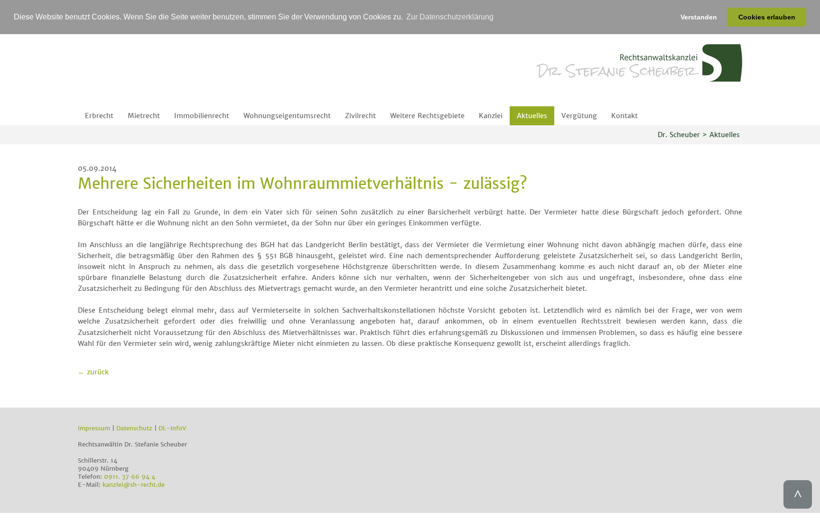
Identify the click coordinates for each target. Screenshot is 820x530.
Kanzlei (491, 116)
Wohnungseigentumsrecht (287, 116)
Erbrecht (99, 116)
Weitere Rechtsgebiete (427, 116)
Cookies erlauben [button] (766, 17)
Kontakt (624, 116)
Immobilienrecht (201, 116)
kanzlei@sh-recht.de (133, 485)
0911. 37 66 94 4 (129, 477)
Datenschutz (134, 428)
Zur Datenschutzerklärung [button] (450, 17)
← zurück (93, 372)
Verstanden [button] (698, 17)
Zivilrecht (360, 116)
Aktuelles (532, 116)
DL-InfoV (172, 428)
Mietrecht (144, 116)
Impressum (94, 428)
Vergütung (579, 116)
